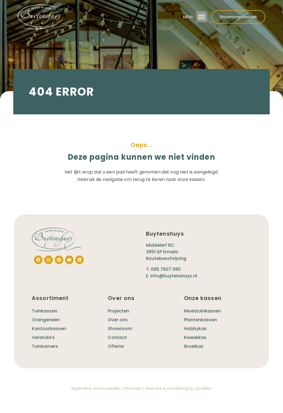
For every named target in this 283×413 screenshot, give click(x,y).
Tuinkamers (45, 346)
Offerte (116, 346)
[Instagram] (48, 260)
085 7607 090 (166, 269)
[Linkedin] (79, 260)
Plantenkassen (200, 320)
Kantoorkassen (49, 328)
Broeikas (193, 346)
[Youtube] (69, 260)
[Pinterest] (59, 260)
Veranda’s (43, 337)
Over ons (118, 320)
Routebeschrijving (166, 258)
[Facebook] (38, 260)
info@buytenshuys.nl (173, 276)
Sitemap (133, 388)
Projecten (118, 311)
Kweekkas (195, 337)
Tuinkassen (44, 311)
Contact (117, 337)
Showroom (120, 328)
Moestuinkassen (202, 311)
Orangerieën (46, 320)
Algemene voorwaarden (95, 388)
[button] (201, 17)
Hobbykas (195, 328)
